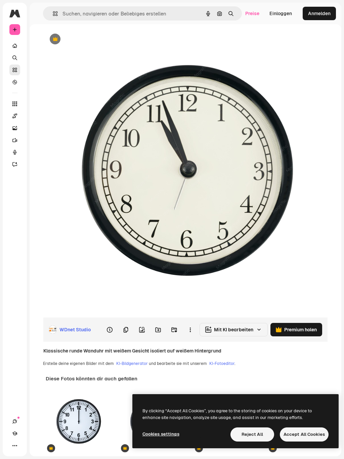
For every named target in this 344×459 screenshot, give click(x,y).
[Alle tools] (14, 103)
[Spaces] (14, 116)
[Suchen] (14, 57)
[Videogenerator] (14, 140)
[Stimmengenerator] (14, 152)
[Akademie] (14, 433)
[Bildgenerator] (14, 128)
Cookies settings (160, 434)
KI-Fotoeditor (221, 363)
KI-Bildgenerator (132, 363)
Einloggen (280, 13)
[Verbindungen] (14, 421)
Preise (252, 13)
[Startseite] (14, 45)
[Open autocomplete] (52, 13)
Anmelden (319, 13)
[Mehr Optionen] (190, 329)
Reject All (252, 434)
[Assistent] (14, 164)
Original (86, 39)
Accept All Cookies (304, 434)
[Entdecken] (14, 82)
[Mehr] (14, 445)
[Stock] (14, 70)
